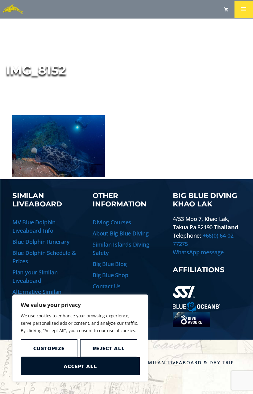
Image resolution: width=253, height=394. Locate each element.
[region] (80, 338)
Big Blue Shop (110, 275)
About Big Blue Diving (121, 233)
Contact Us (107, 286)
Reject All (109, 348)
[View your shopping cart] (226, 9)
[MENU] (243, 9)
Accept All (80, 366)
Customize (49, 348)
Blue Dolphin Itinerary (41, 241)
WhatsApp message (198, 252)
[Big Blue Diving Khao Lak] (13, 9)
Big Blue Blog (109, 264)
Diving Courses (112, 222)
